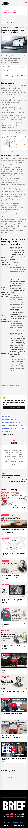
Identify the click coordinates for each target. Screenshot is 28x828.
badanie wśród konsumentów (11, 422)
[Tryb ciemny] (22, 3)
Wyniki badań (7, 70)
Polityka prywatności (17, 825)
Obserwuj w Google (14, 407)
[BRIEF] (14, 443)
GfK (22, 425)
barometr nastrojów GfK (10, 425)
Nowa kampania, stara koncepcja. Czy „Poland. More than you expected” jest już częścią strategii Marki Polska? (14, 531)
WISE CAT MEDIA (16, 822)
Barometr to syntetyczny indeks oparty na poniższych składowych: (14, 76)
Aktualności (12, 9)
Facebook (9, 814)
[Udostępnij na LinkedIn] (11, 22)
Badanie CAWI (6, 416)
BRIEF (16, 27)
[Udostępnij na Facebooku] (2, 22)
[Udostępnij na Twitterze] (7, 22)
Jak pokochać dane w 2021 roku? (17, 481)
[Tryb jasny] (17, 3)
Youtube (20, 816)
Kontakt (6, 825)
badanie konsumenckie (9, 419)
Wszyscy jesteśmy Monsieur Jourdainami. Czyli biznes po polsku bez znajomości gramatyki (12, 601)
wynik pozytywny (7, 431)
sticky (23, 428)
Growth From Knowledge (10, 428)
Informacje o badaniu (9, 73)
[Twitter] (10, 434)
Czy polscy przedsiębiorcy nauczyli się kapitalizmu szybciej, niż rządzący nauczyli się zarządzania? (13, 647)
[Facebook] (8, 434)
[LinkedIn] (12, 434)
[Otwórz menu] (26, 3)
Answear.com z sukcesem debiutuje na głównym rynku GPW (12, 476)
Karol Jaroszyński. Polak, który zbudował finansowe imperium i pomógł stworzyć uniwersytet (12, 577)
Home (4, 9)
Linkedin (20, 814)
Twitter (9, 816)
